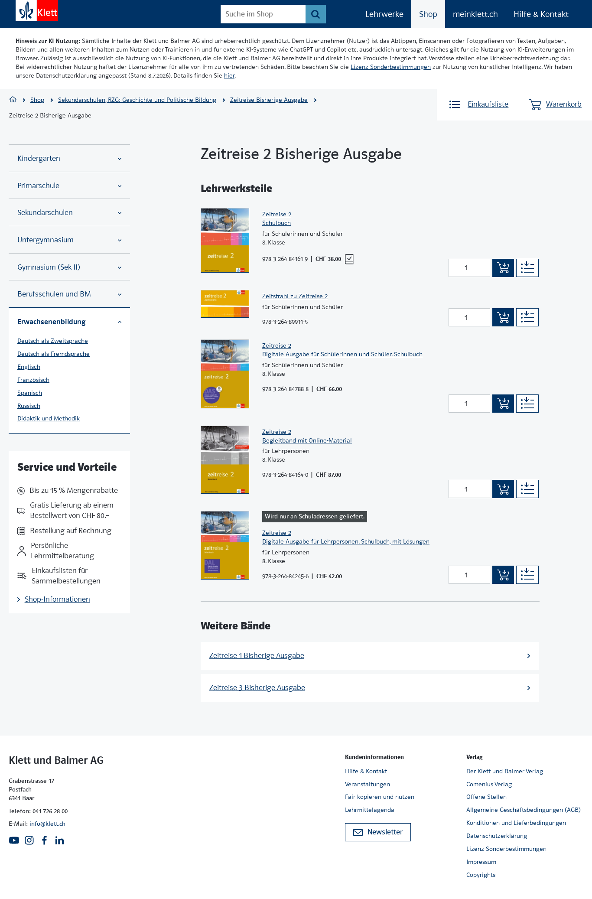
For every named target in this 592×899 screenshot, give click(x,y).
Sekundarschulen (45, 212)
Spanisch (29, 393)
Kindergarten (38, 158)
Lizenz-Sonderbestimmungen (391, 67)
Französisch (33, 380)
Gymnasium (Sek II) (48, 267)
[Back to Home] (37, 10)
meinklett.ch (475, 14)
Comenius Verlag (489, 784)
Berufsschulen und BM (54, 294)
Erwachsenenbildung (51, 321)
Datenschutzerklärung (496, 836)
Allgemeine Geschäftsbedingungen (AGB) (523, 810)
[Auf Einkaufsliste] (527, 268)
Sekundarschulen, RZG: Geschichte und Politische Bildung (137, 100)
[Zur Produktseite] (225, 240)
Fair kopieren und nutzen (379, 797)
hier (229, 75)
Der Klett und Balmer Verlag (504, 771)
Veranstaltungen (367, 784)
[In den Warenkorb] (503, 268)
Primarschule (38, 185)
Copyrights (480, 875)
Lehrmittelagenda (369, 810)
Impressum (481, 862)
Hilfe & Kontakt (541, 14)
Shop (428, 14)
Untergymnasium (45, 239)
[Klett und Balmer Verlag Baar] (13, 100)
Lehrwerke (384, 14)
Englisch (28, 367)
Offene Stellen (486, 797)
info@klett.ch (47, 823)
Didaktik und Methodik (48, 418)
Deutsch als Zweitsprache (52, 341)
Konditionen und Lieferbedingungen (516, 823)
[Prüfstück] (349, 259)
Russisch (28, 406)
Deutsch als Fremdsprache (53, 354)
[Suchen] (316, 14)
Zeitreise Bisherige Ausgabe (269, 100)
